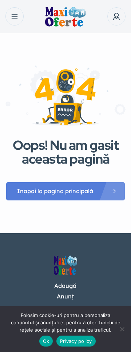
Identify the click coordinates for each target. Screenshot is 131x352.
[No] (122, 329)
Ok (46, 341)
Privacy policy (76, 341)
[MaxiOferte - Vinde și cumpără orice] (66, 17)
